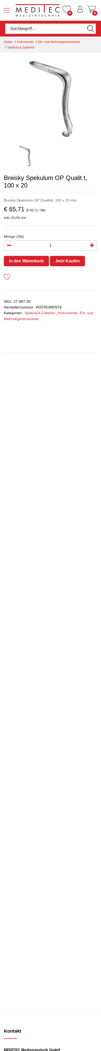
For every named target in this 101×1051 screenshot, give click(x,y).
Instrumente (25, 42)
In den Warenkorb (26, 261)
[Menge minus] (9, 245)
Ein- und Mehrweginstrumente (59, 42)
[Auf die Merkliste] (7, 278)
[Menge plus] (92, 245)
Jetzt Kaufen (67, 261)
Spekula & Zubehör (20, 47)
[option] (50, 99)
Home (8, 42)
